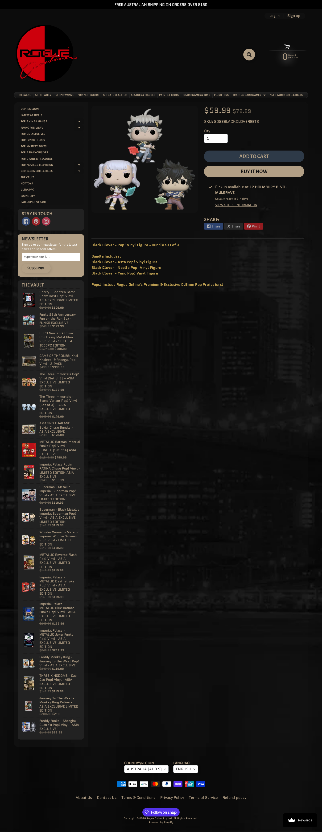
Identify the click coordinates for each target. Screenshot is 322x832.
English (183, 769)
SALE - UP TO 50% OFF (33, 202)
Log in (274, 16)
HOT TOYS (27, 183)
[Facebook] (26, 221)
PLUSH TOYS (221, 95)
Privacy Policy (172, 797)
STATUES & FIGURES (143, 95)
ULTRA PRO (27, 189)
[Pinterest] (36, 221)
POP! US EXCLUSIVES (33, 134)
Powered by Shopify (161, 822)
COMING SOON (30, 109)
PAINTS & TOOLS (169, 95)
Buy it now (254, 171)
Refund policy (234, 797)
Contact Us (107, 797)
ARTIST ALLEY (43, 95)
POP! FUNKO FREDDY (33, 140)
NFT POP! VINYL (64, 95)
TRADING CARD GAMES (250, 95)
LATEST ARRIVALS (31, 115)
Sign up (293, 16)
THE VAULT (27, 177)
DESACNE (25, 95)
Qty (207, 131)
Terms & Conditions (138, 797)
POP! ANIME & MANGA (52, 121)
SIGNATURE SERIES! (115, 95)
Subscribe (36, 268)
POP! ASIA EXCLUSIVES (34, 152)
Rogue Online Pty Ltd (159, 818)
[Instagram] (46, 221)
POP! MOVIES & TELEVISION (52, 165)
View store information (236, 205)
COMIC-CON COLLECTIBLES (52, 171)
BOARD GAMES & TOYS (196, 95)
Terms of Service (203, 797)
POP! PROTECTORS (88, 95)
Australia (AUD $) (144, 769)
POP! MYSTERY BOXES (33, 146)
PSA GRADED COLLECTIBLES (286, 95)
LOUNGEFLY (28, 196)
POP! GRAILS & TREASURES (37, 159)
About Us (84, 797)
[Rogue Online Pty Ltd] (47, 54)
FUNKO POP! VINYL (52, 128)
